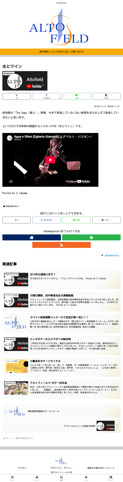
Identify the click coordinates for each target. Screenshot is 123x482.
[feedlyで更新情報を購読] (91, 237)
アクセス (22, 468)
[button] (106, 96)
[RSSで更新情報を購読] (61, 245)
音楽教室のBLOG (12, 206)
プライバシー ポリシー (61, 468)
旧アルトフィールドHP (61, 472)
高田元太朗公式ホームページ (101, 468)
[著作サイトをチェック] (31, 237)
